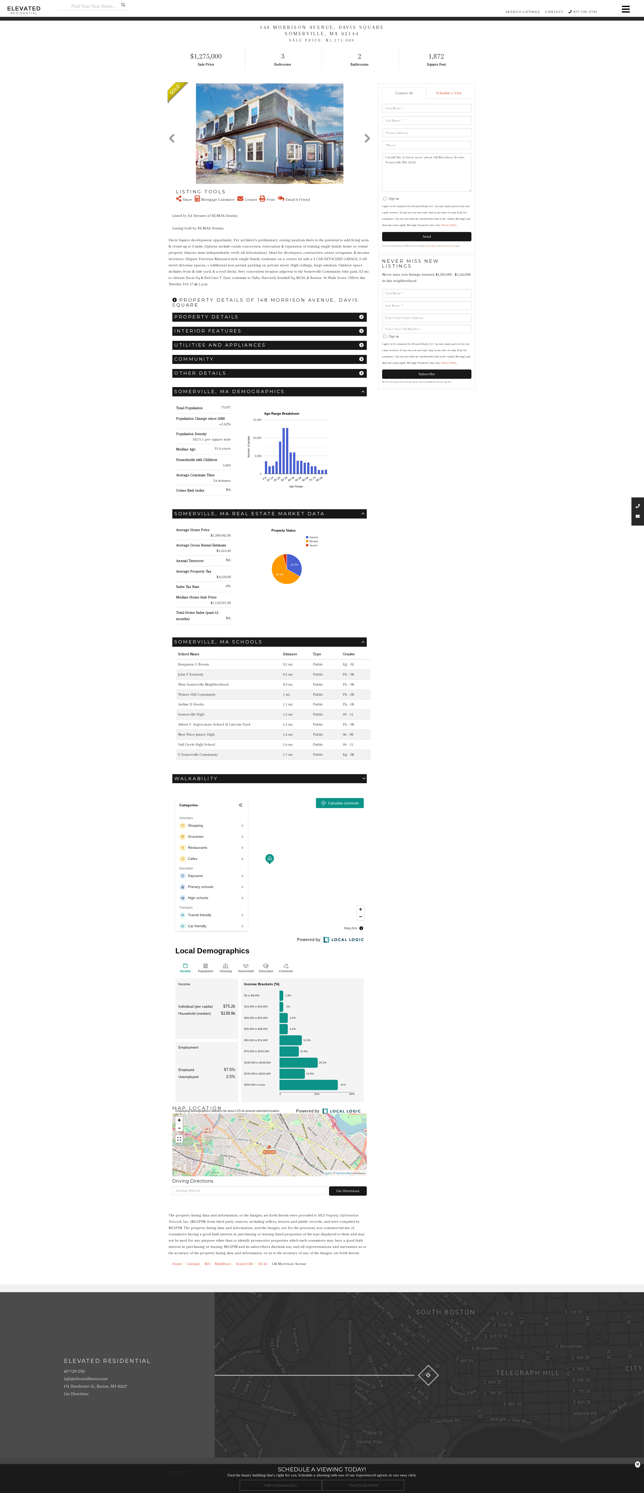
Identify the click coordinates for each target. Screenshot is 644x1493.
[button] (123, 4)
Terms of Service (448, 246)
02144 (262, 1264)
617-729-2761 (585, 12)
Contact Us (404, 93)
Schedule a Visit (448, 93)
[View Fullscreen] (179, 1139)
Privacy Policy (449, 225)
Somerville (244, 1264)
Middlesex (223, 1264)
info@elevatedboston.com (86, 1378)
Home (177, 1264)
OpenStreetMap (344, 1173)
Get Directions (347, 1191)
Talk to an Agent (363, 1485)
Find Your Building (280, 1485)
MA (207, 1264)
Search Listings (523, 12)
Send (427, 236)
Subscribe (427, 374)
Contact (554, 12)
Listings (193, 1264)
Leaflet (328, 1173)
